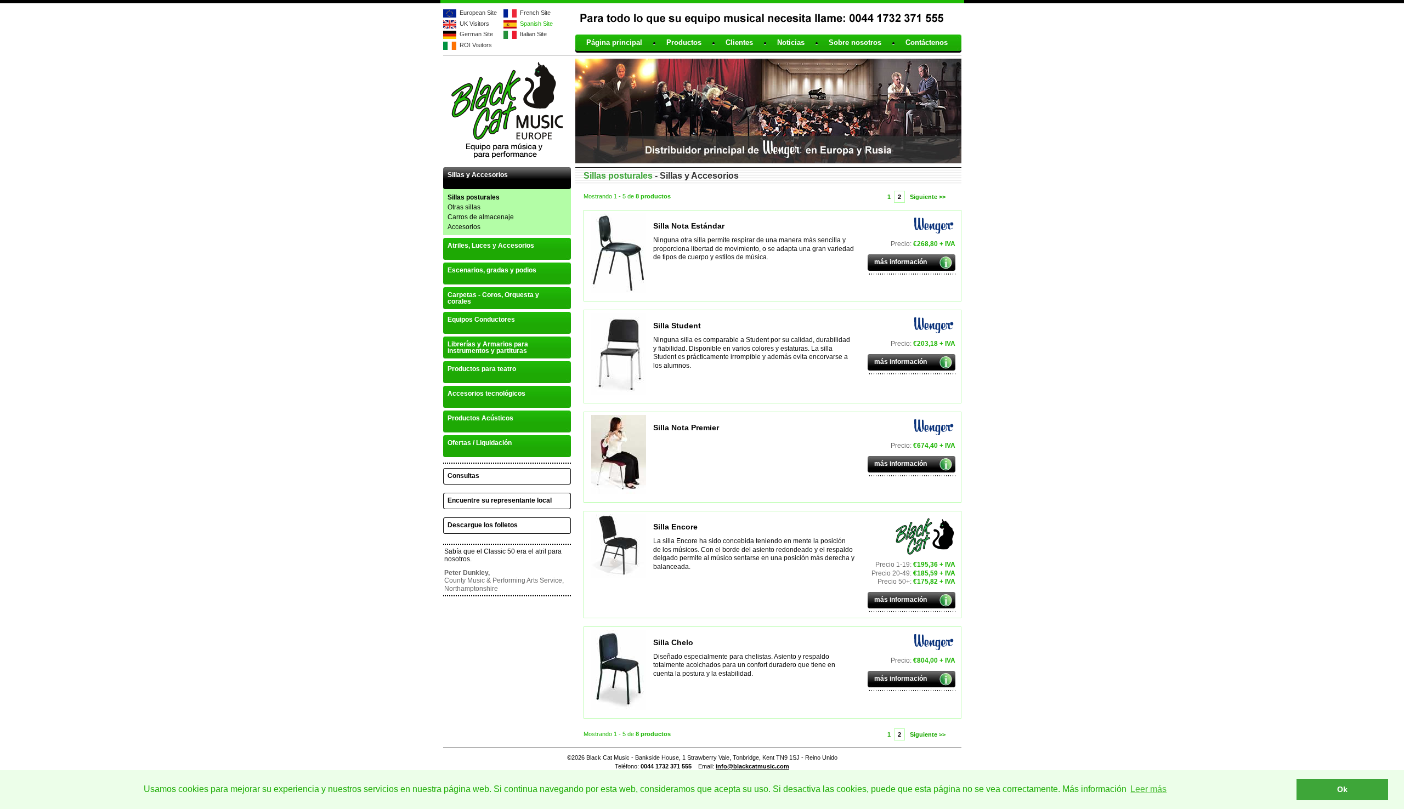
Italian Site (533, 34)
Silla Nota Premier (686, 427)
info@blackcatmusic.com (752, 766)
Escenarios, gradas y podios (492, 270)
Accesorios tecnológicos (486, 393)
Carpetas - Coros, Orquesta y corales (493, 298)
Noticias (791, 43)
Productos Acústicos (480, 418)
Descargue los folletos (483, 525)
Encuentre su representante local (500, 500)
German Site (476, 34)
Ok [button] (1342, 789)
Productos (683, 43)
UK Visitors (474, 23)
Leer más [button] (1148, 789)
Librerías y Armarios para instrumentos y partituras (488, 347)
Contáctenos (926, 43)
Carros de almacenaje (481, 217)
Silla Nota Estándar (688, 225)
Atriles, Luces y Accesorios (491, 245)
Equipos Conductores (481, 319)
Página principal (614, 43)
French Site (535, 12)
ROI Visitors (476, 45)
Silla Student (677, 325)
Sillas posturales (474, 197)
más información (900, 262)
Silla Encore (675, 526)
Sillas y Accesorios (478, 175)
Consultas (463, 476)
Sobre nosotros (855, 43)
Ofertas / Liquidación (480, 443)
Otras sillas (464, 207)
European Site (478, 12)
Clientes (739, 43)
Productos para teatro (482, 369)
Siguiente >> (928, 196)
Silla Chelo (673, 642)
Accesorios (464, 227)
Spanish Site (536, 23)
